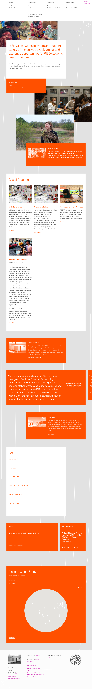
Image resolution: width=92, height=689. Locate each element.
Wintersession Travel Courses (35, 14)
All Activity (11, 637)
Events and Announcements (15, 88)
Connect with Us (70, 2)
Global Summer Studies (33, 16)
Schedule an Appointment (34, 357)
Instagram (49, 657)
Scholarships (31, 8)
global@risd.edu (31, 665)
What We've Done (13, 8)
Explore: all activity (12, 676)
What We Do (12, 2)
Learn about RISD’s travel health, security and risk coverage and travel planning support (35, 674)
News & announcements (13, 678)
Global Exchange (32, 10)
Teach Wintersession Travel (53, 8)
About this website (12, 681)
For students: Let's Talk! (71, 8)
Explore (10, 85)
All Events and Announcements (16, 545)
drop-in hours (16, 674)
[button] (59, 604)
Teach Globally (50, 2)
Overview (11, 6)
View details (51, 161)
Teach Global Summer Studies (54, 10)
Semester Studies (32, 12)
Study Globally (31, 2)
